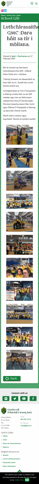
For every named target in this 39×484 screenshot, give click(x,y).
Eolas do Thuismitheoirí (12, 443)
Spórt (14, 56)
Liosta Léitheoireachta (11, 459)
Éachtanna (22, 56)
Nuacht (5, 455)
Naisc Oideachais (9, 466)
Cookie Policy (19, 480)
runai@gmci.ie (25, 425)
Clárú (5, 440)
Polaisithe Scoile (9, 462)
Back (14, 378)
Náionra (6, 447)
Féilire (5, 436)
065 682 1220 (25, 419)
